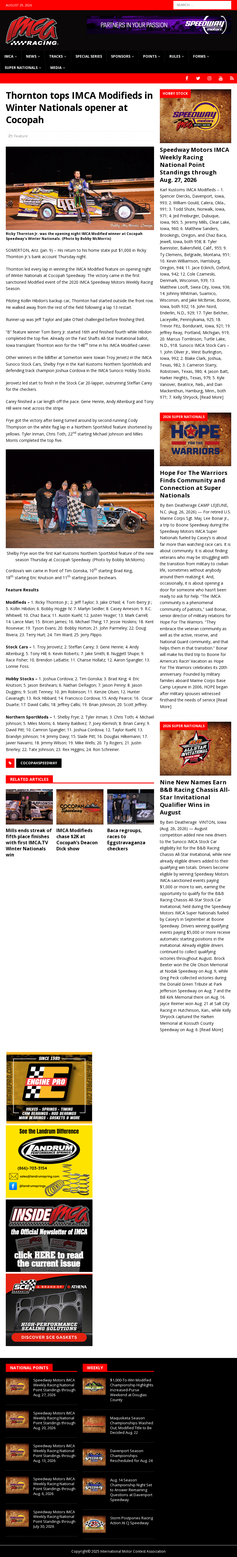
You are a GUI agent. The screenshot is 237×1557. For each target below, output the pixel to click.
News (31, 56)
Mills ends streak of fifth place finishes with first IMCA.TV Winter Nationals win (29, 842)
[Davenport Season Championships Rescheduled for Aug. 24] (94, 1457)
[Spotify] (232, 78)
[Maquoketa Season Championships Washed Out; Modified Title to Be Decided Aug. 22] (94, 1424)
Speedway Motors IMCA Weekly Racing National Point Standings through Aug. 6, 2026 (54, 1486)
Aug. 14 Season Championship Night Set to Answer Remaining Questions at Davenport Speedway (131, 1489)
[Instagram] (209, 78)
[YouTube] (221, 78)
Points (150, 56)
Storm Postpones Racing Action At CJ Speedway (131, 1520)
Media (56, 67)
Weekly (95, 1367)
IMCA (8, 56)
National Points (29, 1367)
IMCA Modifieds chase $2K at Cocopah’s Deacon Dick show (77, 839)
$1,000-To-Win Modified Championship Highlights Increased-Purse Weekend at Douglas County (131, 1389)
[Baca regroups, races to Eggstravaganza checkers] (130, 807)
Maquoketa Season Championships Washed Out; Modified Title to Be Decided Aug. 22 (131, 1425)
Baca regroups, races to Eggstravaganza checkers (126, 839)
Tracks (56, 56)
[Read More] (211, 397)
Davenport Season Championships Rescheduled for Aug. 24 (131, 1455)
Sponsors (120, 56)
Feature (21, 135)
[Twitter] (198, 78)
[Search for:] (202, 4)
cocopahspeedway (39, 763)
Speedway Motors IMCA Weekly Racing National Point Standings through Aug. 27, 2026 (194, 165)
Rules (174, 56)
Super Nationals (21, 67)
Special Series (88, 56)
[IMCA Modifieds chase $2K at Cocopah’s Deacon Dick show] (79, 807)
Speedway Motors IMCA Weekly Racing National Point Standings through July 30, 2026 (54, 1519)
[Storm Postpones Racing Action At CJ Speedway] (94, 1524)
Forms (199, 56)
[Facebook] (187, 78)
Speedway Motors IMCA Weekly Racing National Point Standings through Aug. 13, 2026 (54, 1453)
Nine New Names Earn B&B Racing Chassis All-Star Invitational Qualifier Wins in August (195, 797)
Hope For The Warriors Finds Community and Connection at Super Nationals (193, 484)
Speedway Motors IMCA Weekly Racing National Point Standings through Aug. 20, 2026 (54, 1420)
